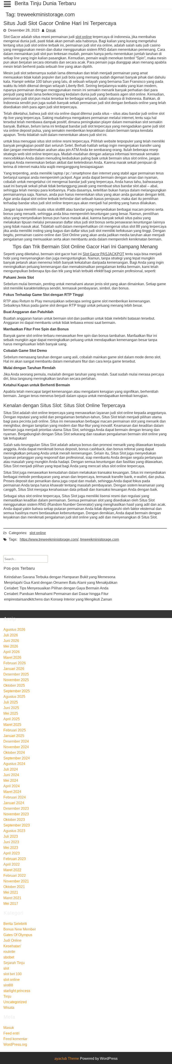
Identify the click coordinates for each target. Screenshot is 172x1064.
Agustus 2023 (14, 831)
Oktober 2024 (14, 752)
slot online (83, 37)
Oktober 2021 (14, 887)
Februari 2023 (14, 859)
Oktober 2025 (14, 685)
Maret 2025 (12, 724)
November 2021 (16, 881)
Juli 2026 (10, 635)
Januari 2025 (13, 736)
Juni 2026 (11, 641)
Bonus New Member (19, 929)
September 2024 (16, 758)
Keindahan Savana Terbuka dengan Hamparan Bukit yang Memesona (59, 577)
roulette (9, 951)
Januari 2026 (13, 669)
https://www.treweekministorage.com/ (49, 539)
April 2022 (11, 864)
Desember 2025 (16, 674)
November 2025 (16, 680)
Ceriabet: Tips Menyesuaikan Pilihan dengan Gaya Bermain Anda (56, 588)
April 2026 (11, 652)
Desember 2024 (16, 741)
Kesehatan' (12, 946)
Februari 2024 (14, 797)
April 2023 (11, 853)
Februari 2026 (14, 663)
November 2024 (16, 747)
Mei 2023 (10, 847)
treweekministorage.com (99, 539)
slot (6, 968)
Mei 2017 (10, 903)
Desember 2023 (16, 808)
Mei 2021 (10, 892)
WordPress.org (15, 1044)
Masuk (8, 1028)
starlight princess (16, 991)
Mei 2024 (10, 780)
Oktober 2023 (14, 820)
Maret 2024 (12, 792)
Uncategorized (15, 1002)
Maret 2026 (12, 657)
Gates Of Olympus (17, 935)
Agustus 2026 (14, 629)
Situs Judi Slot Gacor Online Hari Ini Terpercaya (59, 23)
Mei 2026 (10, 646)
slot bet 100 (12, 974)
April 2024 (11, 786)
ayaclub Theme (67, 1058)
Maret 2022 (12, 870)
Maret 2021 (12, 898)
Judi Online (12, 940)
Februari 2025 (14, 730)
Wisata (8, 1007)
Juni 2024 (11, 775)
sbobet (8, 957)
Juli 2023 (10, 836)
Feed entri (11, 1033)
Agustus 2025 (14, 696)
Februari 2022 (14, 875)
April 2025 (11, 719)
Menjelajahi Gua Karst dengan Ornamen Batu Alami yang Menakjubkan (60, 582)
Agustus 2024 (14, 764)
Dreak (51, 30)
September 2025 (16, 691)
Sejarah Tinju (14, 963)
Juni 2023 (11, 842)
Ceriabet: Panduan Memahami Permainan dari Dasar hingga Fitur (56, 594)
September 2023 (16, 825)
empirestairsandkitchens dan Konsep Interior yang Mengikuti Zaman (58, 599)
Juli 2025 (10, 702)
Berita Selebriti (15, 924)
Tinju (7, 996)
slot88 (8, 985)
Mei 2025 (10, 713)
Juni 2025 (11, 708)
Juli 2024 (10, 769)
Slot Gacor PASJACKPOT (103, 254)
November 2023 (16, 814)
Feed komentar (15, 1039)
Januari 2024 (13, 803)
